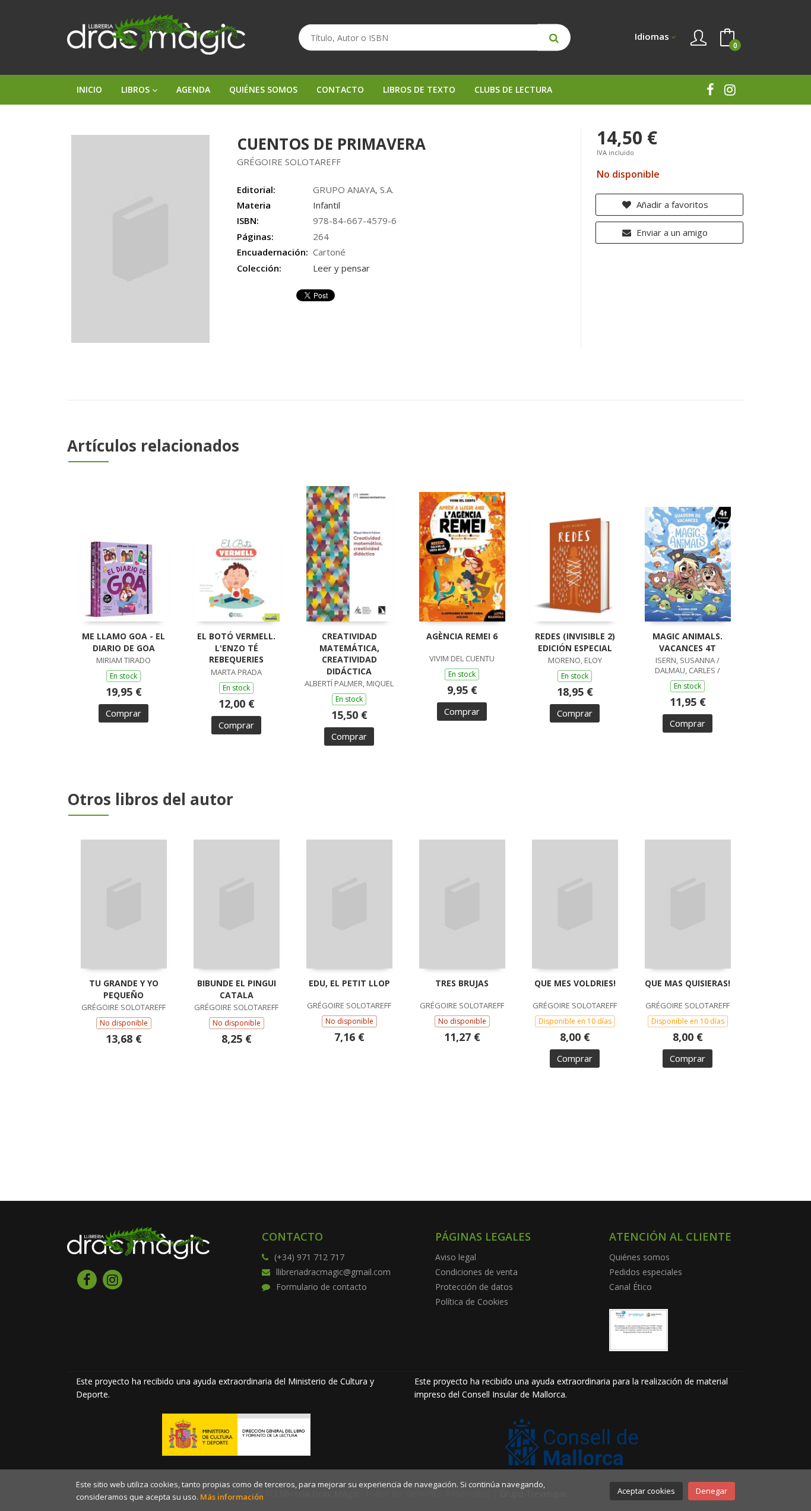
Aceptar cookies (646, 1490)
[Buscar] (554, 37)
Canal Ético (630, 1286)
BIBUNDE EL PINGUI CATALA (236, 989)
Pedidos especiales (645, 1271)
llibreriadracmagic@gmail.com (333, 1271)
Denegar (711, 1490)
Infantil (326, 205)
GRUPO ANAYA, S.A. (353, 189)
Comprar (123, 713)
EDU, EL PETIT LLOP (349, 983)
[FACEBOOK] (710, 89)
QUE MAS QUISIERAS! (687, 983)
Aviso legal (455, 1257)
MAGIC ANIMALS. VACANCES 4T (687, 642)
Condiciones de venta (476, 1271)
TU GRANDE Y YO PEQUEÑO (124, 989)
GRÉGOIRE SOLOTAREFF (289, 162)
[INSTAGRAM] (730, 89)
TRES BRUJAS (462, 983)
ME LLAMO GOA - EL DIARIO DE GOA (123, 642)
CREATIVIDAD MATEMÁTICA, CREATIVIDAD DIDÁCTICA (349, 653)
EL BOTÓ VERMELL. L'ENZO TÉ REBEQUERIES (236, 647)
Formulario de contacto (321, 1286)
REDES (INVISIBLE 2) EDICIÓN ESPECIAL (575, 642)
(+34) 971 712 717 (309, 1257)
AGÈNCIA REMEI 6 (462, 636)
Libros (136, 89)
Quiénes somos (639, 1257)
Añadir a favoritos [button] (671, 204)
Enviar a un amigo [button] (671, 232)
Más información (232, 1496)
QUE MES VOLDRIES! (575, 983)
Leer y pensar (341, 268)
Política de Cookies (471, 1301)
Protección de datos (474, 1286)
